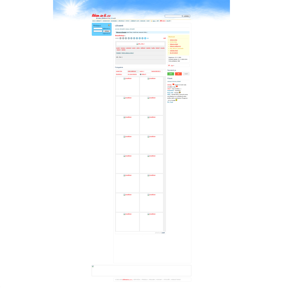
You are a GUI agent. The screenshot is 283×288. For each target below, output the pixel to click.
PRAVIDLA (144, 279)
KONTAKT (159, 279)
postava (123, 48)
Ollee (168, 94)
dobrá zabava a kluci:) (128, 53)
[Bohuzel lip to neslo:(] (127, 105)
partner (123, 49)
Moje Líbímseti (96, 21)
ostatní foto (119, 71)
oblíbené (143, 48)
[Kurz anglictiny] (151, 105)
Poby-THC (170, 92)
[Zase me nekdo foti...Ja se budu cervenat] (151, 163)
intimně (158, 48)
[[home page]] (103, 15)
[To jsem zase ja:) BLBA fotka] (151, 86)
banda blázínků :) (156, 71)
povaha (162, 48)
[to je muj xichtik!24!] (151, 222)
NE (178, 73)
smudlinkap (119, 35)
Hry (158, 21)
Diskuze (142, 21)
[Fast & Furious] (151, 125)
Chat (148, 21)
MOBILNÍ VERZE (176, 279)
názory (119, 49)
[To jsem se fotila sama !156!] (127, 222)
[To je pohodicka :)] (151, 183)
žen (108, 18)
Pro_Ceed (170, 102)
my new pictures (132, 74)
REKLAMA (152, 279)
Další (168, 21)
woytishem (170, 90)
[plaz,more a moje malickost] (127, 86)
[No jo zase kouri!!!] (127, 183)
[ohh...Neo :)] (127, 202)
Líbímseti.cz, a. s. (127, 279)
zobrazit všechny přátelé (174, 81)
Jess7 (169, 88)
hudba (153, 48)
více (172, 65)
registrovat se (106, 33)
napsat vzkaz (173, 40)
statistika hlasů (174, 50)
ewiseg (169, 84)
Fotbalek (118, 53)
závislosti (128, 48)
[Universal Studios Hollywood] (127, 144)
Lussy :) (142, 71)
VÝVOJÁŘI (167, 279)
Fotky (127, 21)
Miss (153, 21)
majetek (148, 48)
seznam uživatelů (119, 29)
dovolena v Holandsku (119, 74)
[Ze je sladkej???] (127, 125)
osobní (118, 48)
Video (163, 21)
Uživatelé (121, 21)
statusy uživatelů (130, 29)
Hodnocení (106, 21)
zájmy (138, 48)
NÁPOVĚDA (136, 279)
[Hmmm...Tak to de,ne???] (127, 163)
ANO (170, 73)
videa (144, 74)
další (164, 38)
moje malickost (132, 71)
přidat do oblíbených (175, 46)
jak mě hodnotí (174, 52)
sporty (134, 48)
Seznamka (114, 21)
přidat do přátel (174, 44)
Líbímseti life (135, 21)
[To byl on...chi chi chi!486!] (151, 202)
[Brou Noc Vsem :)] (151, 144)
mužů (113, 18)
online (98, 18)
